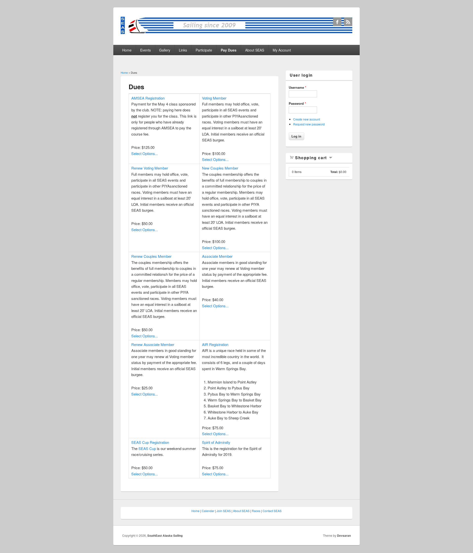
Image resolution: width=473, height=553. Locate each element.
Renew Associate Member (152, 344)
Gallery (164, 50)
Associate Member (217, 256)
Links (183, 50)
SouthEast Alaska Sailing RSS (348, 22)
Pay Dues (228, 50)
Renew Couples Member (151, 256)
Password (297, 103)
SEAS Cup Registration (150, 442)
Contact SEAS (272, 511)
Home (127, 50)
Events (145, 50)
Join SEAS (224, 511)
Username (297, 87)
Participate (204, 50)
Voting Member (214, 98)
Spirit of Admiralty (216, 442)
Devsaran (344, 535)
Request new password (309, 124)
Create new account (306, 119)
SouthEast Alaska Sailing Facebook (337, 22)
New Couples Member (220, 168)
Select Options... (144, 153)
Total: (334, 172)
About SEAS (254, 50)
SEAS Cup (147, 448)
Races (256, 511)
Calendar (208, 511)
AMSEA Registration (148, 98)
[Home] (236, 32)
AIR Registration (215, 344)
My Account (282, 50)
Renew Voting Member (149, 168)
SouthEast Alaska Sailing (165, 535)
